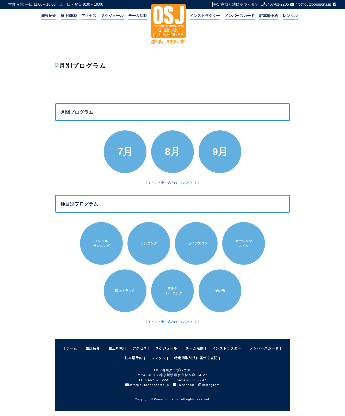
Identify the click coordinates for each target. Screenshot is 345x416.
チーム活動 (137, 16)
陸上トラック (125, 290)
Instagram (211, 385)
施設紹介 (48, 16)
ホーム (71, 348)
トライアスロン (196, 243)
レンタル (290, 16)
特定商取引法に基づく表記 (235, 4)
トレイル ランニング (101, 243)
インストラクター (205, 16)
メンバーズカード (240, 16)
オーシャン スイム (243, 243)
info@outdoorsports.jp (313, 4)
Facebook (185, 385)
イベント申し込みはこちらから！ (172, 183)
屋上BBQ (69, 16)
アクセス (88, 16)
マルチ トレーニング (172, 290)
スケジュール (112, 16)
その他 (220, 290)
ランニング (149, 243)
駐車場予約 (268, 16)
